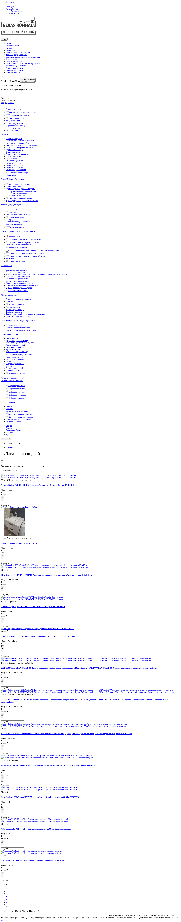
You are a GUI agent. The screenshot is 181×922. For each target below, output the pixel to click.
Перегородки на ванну (15, 126)
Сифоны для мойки (16, 389)
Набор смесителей (13, 156)
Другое (9, 406)
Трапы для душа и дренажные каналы (22, 201)
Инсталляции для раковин (17, 279)
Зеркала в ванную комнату (17, 352)
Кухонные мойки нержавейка (18, 245)
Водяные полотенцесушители (18, 328)
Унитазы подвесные (16, 227)
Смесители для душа (14, 165)
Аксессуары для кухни (15, 68)
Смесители (10, 50)
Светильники (14, 307)
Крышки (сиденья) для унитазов (19, 214)
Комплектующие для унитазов (19, 419)
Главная (9, 447)
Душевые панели (13, 152)
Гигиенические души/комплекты (19, 147)
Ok (2, 920)
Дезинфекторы (12, 338)
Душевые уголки (18, 195)
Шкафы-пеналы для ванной (17, 316)
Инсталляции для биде (15, 272)
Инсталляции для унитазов (17, 281)
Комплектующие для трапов (20, 198)
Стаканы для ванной (14, 368)
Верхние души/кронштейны (18, 143)
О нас (3, 2)
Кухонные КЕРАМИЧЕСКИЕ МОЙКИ (24, 239)
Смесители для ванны (15, 163)
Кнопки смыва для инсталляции (19, 283)
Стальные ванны (13, 128)
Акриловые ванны (14, 109)
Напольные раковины (17, 248)
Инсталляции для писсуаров (18, 276)
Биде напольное (12, 209)
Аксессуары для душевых (19, 184)
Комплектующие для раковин (20, 417)
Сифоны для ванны (16, 386)
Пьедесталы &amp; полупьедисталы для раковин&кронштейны (32, 250)
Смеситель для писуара (18, 173)
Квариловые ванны (14, 120)
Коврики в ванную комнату (20, 355)
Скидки (9, 426)
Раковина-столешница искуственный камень (27, 256)
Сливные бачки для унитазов (18, 222)
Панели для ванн (15, 124)
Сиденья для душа (13, 421)
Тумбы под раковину (15, 310)
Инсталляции (11, 59)
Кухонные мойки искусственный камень (25, 242)
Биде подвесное (15, 212)
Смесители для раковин (16, 170)
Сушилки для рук (13, 370)
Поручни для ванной (15, 364)
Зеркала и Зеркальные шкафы (18, 299)
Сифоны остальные (16, 398)
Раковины (10, 258)
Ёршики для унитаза (14, 349)
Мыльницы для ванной (15, 359)
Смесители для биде (14, 161)
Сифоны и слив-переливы (17, 70)
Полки (8, 361)
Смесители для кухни (15, 167)
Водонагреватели (15, 326)
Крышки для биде (16, 217)
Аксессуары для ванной (16, 66)
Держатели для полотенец (17, 341)
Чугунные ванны (13, 130)
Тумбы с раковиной (14, 312)
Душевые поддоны (19, 193)
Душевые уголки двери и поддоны (20, 189)
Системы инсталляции (18, 291)
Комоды (9, 301)
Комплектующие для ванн (17, 411)
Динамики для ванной (15, 345)
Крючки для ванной (14, 357)
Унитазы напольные (14, 224)
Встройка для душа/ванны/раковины (21, 145)
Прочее (9, 366)
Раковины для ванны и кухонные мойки (23, 57)
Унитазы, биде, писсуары (16, 55)
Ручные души (11, 159)
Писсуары (10, 220)
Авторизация (16, 11)
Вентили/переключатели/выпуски (20, 141)
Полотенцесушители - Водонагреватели (23, 63)
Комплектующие (13, 72)
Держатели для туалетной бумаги (20, 343)
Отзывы (9, 432)
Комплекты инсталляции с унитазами (22, 285)
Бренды (9, 434)
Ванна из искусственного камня (22, 112)
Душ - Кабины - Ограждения (18, 52)
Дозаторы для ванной (15, 347)
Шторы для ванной (16, 373)
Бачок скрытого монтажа (16, 270)
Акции (9, 428)
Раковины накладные (17, 261)
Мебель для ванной (14, 61)
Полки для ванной (16, 304)
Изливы (9, 409)
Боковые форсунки (14, 139)
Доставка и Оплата (14, 430)
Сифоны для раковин (17, 395)
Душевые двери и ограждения (23, 191)
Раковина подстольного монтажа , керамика (27, 253)
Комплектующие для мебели (20, 414)
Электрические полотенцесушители (21, 330)
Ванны (9, 48)
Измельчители (14, 236)
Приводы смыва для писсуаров (19, 288)
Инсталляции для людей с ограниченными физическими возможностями (36, 274)
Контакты (10, 2)
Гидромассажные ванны (18, 115)
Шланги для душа (13, 175)
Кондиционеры (12, 46)
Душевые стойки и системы (17, 154)
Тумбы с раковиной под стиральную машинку (25, 314)
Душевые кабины (13, 186)
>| (6, 907)
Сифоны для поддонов (18, 392)
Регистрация (16, 13)
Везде (8, 44)
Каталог (8, 100)
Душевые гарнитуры (14, 150)
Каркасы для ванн (16, 118)
